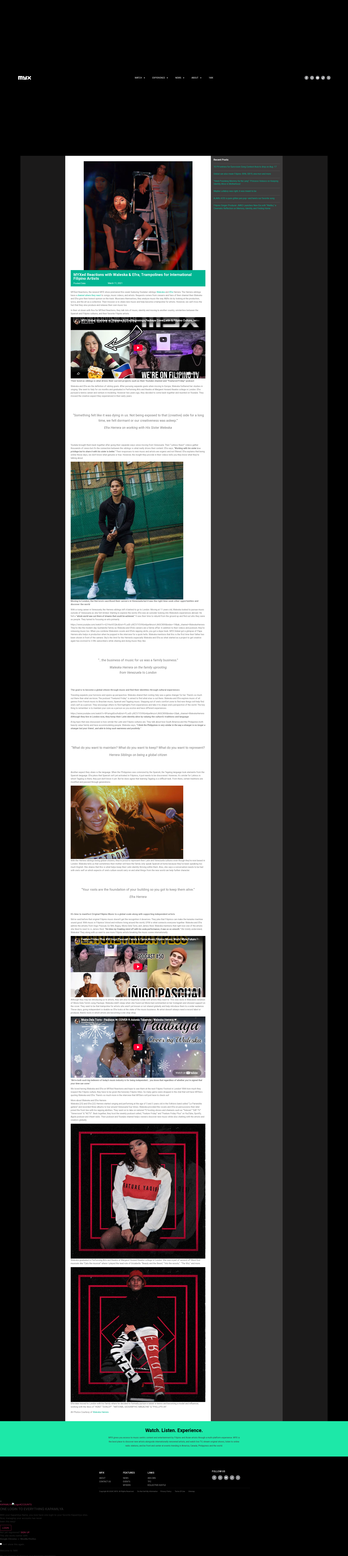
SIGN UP (25, 1532)
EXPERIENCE (158, 77)
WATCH (138, 77)
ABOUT (195, 77)
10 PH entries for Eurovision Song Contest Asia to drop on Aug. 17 (245, 166)
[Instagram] (312, 78)
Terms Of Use (180, 1491)
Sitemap (191, 1491)
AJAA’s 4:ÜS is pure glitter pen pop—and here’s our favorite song (244, 198)
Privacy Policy (165, 1491)
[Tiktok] (323, 78)
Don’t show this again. (13, 1544)
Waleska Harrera (100, 1412)
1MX (211, 77)
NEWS (178, 77)
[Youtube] (318, 78)
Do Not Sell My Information (147, 1491)
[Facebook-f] (306, 78)
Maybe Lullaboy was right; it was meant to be (235, 191)
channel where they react (89, 295)
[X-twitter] (329, 78)
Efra (171, 292)
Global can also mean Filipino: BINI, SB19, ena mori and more (242, 174)
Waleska (161, 292)
